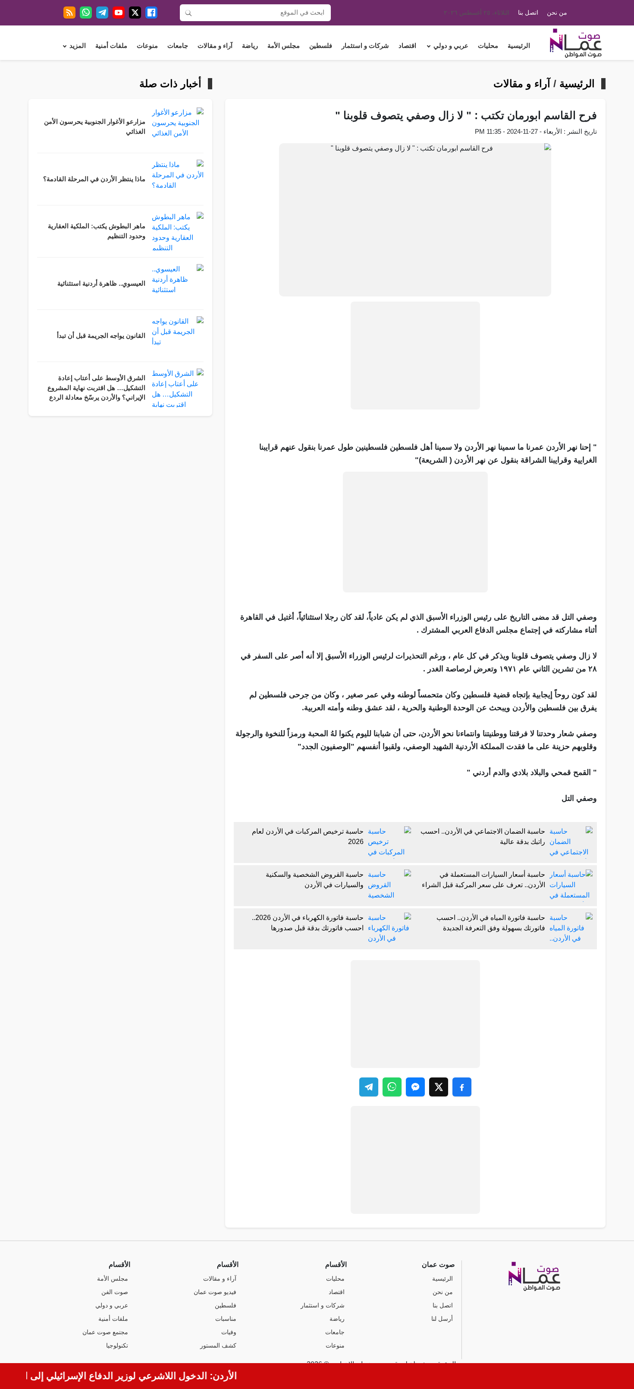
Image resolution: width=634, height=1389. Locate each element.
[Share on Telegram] (368, 1086)
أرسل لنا (442, 1319)
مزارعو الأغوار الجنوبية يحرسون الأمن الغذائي (94, 126)
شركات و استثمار (365, 45)
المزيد (77, 45)
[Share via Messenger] (415, 1086)
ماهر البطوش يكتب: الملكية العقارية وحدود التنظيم (96, 231)
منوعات (147, 45)
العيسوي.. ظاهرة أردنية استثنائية (101, 283)
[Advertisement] (415, 355)
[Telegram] (102, 12)
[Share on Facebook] (461, 1086)
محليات (488, 45)
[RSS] (69, 12)
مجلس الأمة (283, 45)
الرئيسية (519, 45)
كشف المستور (218, 1345)
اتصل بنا (528, 12)
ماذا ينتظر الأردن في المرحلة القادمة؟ (94, 179)
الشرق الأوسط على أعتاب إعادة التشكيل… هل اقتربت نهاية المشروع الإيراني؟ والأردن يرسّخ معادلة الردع (96, 388)
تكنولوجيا (117, 1345)
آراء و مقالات (215, 45)
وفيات (228, 1332)
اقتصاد (407, 45)
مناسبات (225, 1319)
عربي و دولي (450, 45)
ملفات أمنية (111, 45)
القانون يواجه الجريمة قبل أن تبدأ (101, 335)
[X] (135, 12)
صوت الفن (114, 1292)
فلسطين (320, 45)
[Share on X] (438, 1086)
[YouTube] (119, 12)
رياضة (250, 45)
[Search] (188, 12)
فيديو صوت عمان (215, 1292)
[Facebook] (151, 12)
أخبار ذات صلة (170, 83)
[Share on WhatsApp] (392, 1086)
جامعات (177, 45)
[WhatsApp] (86, 12)
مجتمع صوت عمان (105, 1332)
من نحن (557, 12)
